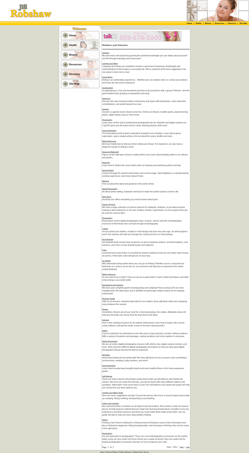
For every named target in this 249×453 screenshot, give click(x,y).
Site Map (243, 23)
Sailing (104, 331)
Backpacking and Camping (112, 285)
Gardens (105, 109)
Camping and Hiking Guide (112, 393)
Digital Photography (110, 189)
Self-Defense (107, 376)
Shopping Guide (108, 299)
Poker (104, 250)
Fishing (105, 420)
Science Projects (108, 204)
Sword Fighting (108, 170)
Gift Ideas (106, 355)
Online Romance (125, 452)
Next (182, 447)
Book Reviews (107, 239)
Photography (107, 120)
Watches (105, 181)
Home (189, 23)
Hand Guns (106, 197)
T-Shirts (105, 229)
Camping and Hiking (110, 63)
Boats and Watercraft (110, 152)
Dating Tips (137, 452)
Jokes (102, 452)
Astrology (105, 53)
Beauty (208, 23)
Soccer (146, 452)
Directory (232, 23)
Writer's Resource (109, 274)
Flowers (105, 309)
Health (198, 23)
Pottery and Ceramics (110, 403)
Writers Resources (109, 141)
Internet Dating (112, 452)
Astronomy (106, 98)
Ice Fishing (106, 261)
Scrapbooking (107, 88)
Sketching (106, 162)
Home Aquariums (108, 366)
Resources (219, 23)
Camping (105, 320)
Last (188, 447)
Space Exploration (109, 130)
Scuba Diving (107, 77)
